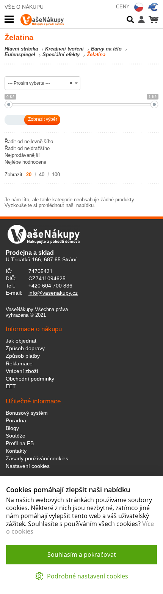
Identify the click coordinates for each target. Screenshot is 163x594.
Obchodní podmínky (30, 379)
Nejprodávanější (22, 155)
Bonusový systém (27, 413)
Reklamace (19, 363)
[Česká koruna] (138, 7)
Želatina (96, 54)
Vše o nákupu (24, 7)
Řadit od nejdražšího (27, 148)
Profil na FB (20, 443)
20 (28, 174)
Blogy (12, 428)
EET (11, 386)
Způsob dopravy (25, 348)
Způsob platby (23, 356)
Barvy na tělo (106, 49)
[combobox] (42, 83)
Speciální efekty (61, 54)
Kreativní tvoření (64, 49)
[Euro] (153, 7)
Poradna (16, 420)
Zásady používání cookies (37, 458)
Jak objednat (21, 341)
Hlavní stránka (21, 49)
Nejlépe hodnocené (25, 162)
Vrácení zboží (22, 371)
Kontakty (16, 451)
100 (56, 174)
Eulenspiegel (20, 54)
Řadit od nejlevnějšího (29, 141)
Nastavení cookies (28, 466)
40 (41, 174)
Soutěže (15, 436)
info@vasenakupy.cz (53, 293)
